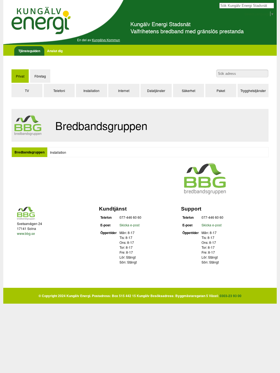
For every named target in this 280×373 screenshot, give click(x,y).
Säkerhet (188, 90)
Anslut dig (55, 50)
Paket (221, 90)
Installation (91, 90)
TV (27, 90)
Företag (40, 76)
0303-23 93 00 (230, 295)
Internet (123, 90)
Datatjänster (156, 90)
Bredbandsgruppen (29, 152)
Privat (20, 76)
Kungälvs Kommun (106, 39)
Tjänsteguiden (29, 50)
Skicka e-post (129, 225)
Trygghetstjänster (253, 90)
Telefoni (59, 90)
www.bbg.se (26, 233)
